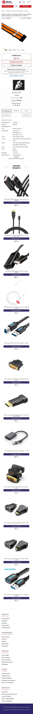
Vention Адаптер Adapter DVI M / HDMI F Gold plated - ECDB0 (16, 379)
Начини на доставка (7, 662)
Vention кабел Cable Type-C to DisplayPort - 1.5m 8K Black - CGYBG (16, 236)
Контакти (4, 639)
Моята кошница (6, 657)
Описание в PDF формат (15, 97)
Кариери (4, 641)
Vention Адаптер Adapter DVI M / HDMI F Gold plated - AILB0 (16, 487)
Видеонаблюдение (7, 678)
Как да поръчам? (6, 659)
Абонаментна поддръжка (8, 680)
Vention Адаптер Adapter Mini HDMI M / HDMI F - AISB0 (16, 522)
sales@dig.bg (8, 701)
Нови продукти (6, 618)
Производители (6, 627)
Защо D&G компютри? (8, 682)
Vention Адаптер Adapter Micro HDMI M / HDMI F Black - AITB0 (16, 559)
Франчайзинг (5, 643)
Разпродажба (5, 625)
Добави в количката (16, 202)
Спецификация (6, 111)
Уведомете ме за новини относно (16, 71)
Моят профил (5, 655)
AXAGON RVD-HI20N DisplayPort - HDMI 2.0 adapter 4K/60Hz (16, 272)
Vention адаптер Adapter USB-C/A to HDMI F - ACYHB (16, 451)
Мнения (26, 110)
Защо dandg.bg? (6, 115)
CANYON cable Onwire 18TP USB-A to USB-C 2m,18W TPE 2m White (16, 307)
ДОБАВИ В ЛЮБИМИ (16, 65)
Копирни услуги (6, 675)
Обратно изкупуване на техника (16, 75)
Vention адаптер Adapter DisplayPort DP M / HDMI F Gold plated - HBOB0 (16, 415)
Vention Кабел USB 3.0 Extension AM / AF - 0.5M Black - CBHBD (16, 595)
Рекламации (5, 646)
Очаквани (4, 623)
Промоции (4, 620)
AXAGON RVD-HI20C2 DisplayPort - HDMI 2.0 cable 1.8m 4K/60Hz (16, 200)
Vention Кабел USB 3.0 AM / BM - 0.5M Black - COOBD (16, 343)
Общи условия (5, 637)
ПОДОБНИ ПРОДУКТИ (16, 167)
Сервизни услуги (6, 673)
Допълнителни (26, 115)
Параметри (16, 110)
